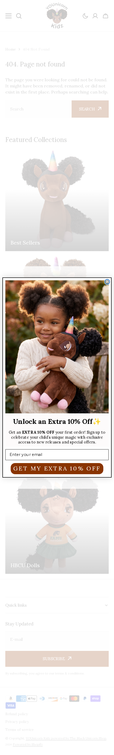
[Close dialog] (107, 281)
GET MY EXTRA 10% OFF (56, 468)
